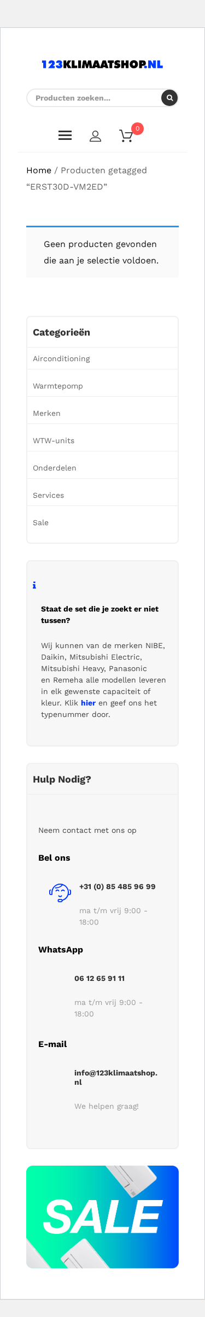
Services (48, 495)
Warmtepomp (58, 385)
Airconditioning (61, 358)
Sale (41, 522)
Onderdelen (55, 467)
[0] (133, 138)
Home (38, 170)
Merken (47, 413)
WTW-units (53, 440)
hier (88, 702)
